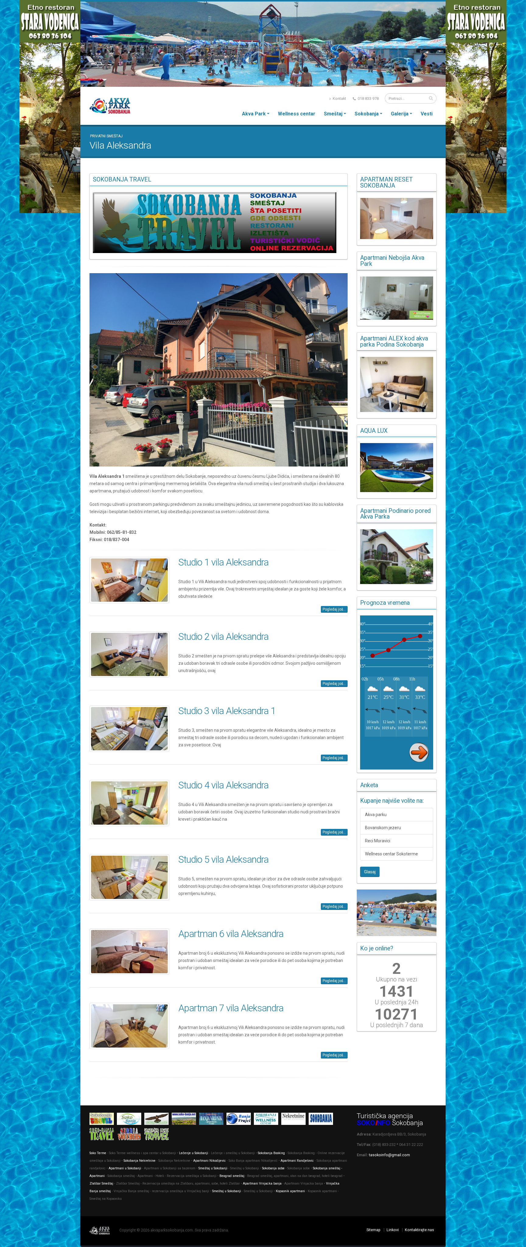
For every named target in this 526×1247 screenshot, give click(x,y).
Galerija (400, 114)
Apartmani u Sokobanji (125, 1168)
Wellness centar (296, 114)
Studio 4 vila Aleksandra (223, 785)
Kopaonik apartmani (290, 1191)
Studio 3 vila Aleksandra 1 (226, 711)
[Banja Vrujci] (240, 1120)
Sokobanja (367, 114)
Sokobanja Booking (271, 1153)
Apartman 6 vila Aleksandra (230, 933)
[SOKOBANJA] (130, 1120)
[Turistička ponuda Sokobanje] (103, 1135)
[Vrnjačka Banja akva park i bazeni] (158, 1135)
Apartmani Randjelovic (297, 1161)
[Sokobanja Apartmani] (322, 1120)
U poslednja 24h (396, 1002)
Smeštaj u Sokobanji (212, 1168)
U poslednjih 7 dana (396, 1025)
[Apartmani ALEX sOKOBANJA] (396, 384)
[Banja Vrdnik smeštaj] (212, 1120)
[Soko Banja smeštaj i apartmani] (158, 1120)
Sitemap (373, 1230)
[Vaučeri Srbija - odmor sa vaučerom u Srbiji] (130, 1135)
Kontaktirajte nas (419, 1230)
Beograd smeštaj (231, 1176)
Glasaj (370, 871)
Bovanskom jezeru (383, 827)
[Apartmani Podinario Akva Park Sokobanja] (396, 556)
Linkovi (393, 1230)
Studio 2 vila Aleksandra (223, 636)
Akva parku (376, 814)
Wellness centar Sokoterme (391, 853)
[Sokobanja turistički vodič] (103, 1120)
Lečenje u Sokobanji (193, 1153)
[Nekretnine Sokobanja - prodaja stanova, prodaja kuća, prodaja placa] (295, 1120)
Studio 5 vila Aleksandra (223, 859)
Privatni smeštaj (106, 136)
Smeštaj (333, 114)
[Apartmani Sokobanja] (185, 1120)
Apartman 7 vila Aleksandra (230, 1008)
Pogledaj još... (334, 609)
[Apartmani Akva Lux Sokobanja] (396, 467)
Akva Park (254, 114)
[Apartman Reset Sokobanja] (396, 218)
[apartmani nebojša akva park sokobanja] (396, 298)
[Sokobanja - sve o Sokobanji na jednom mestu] (218, 222)
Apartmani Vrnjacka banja (262, 1183)
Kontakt (339, 98)
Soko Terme (97, 1153)
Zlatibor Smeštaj (101, 1183)
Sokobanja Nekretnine (140, 1161)
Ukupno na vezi (396, 979)
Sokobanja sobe (273, 1168)
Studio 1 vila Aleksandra (223, 562)
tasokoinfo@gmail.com (389, 1155)
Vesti (427, 114)
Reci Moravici (377, 840)
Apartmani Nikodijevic (209, 1161)
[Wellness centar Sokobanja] (267, 1120)
